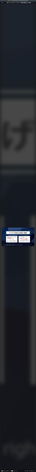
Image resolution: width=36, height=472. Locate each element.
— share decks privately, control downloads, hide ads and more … (18, 0)
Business (27, 470)
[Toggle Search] (33, 2)
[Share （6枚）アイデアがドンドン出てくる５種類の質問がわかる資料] (32, 470)
